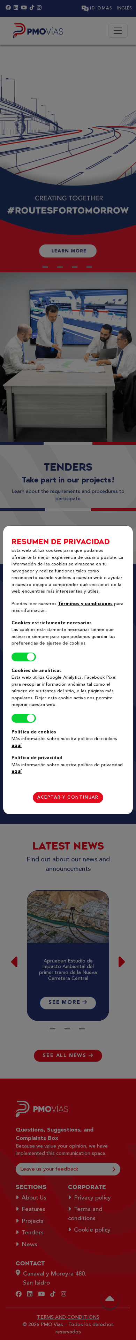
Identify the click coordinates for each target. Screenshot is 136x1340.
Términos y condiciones (85, 604)
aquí (17, 746)
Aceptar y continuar (68, 797)
